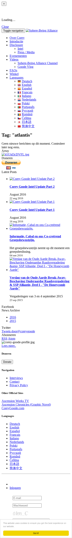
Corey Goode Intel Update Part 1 (32, 209)
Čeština (26, 118)
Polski (26, 103)
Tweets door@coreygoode (18, 331)
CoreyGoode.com (13, 408)
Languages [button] (16, 77)
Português (28, 107)
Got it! (36, 533)
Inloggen (15, 488)
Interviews (16, 378)
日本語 (26, 122)
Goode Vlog (25, 66)
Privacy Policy (19, 385)
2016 (13, 317)
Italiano (26, 96)
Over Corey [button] (17, 37)
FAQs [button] (13, 70)
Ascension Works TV (15, 401)
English (26, 85)
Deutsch (27, 81)
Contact (14, 381)
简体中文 (28, 126)
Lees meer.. (9, 345)
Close (5, 26)
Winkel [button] (14, 74)
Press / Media (26, 52)
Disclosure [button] (16, 45)
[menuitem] (44, 49)
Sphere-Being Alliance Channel (38, 63)
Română (27, 114)
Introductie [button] (16, 41)
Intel (20, 48)
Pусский (27, 110)
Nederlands (29, 99)
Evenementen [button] (18, 56)
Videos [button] (14, 59)
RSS (4, 338)
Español (27, 88)
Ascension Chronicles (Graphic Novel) (26, 404)
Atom (11, 338)
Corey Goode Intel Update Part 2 (32, 186)
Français (27, 92)
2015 (13, 321)
